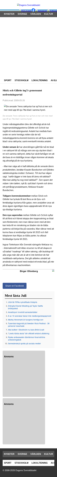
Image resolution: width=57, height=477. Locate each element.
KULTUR (48, 14)
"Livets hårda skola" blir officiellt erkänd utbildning (28, 333)
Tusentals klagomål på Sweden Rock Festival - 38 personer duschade (28, 324)
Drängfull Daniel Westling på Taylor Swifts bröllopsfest (25, 307)
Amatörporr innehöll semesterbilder (22, 312)
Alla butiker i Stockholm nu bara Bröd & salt (26, 329)
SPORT (7, 80)
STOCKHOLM (21, 80)
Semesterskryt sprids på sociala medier (24, 343)
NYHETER (9, 14)
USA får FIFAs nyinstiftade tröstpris (22, 302)
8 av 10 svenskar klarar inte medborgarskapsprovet (29, 316)
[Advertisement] (28, 47)
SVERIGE (22, 14)
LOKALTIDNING (40, 80)
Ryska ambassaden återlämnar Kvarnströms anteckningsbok (26, 338)
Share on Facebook (14, 286)
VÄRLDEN (35, 14)
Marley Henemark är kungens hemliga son (25, 319)
